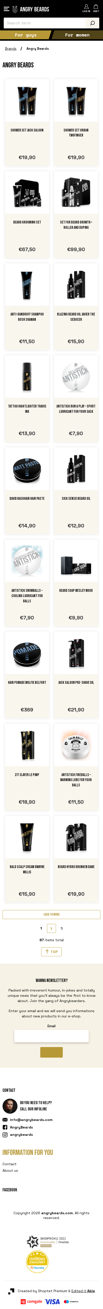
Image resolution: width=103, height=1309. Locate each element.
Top (54, 952)
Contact (9, 1164)
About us (10, 1170)
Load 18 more (52, 914)
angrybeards (21, 1134)
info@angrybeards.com (31, 1119)
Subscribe (51, 1052)
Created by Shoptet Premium (39, 1232)
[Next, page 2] (51, 928)
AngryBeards (21, 1127)
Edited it (80, 1232)
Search (92, 23)
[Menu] (6, 9)
